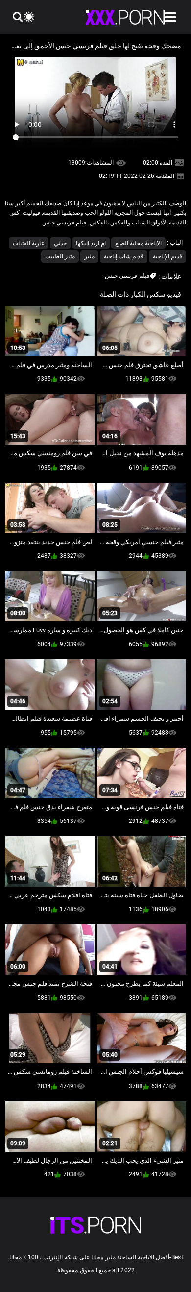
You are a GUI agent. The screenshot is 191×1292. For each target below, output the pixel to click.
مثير (89, 256)
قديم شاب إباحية (123, 256)
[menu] (170, 17)
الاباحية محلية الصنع (138, 243)
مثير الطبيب (60, 256)
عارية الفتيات (29, 243)
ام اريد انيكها (91, 243)
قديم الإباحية (167, 256)
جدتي (60, 243)
